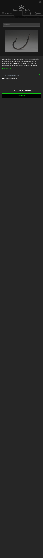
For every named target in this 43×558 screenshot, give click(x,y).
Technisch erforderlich (11, 75)
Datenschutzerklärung (29, 65)
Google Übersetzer (10, 78)
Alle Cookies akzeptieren (21, 90)
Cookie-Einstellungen (19, 63)
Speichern (21, 95)
